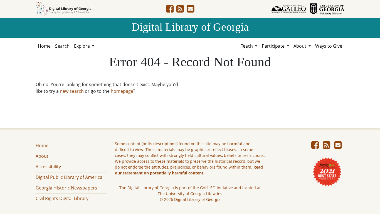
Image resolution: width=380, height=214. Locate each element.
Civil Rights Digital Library (62, 198)
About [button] (300, 46)
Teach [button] (247, 46)
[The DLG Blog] (180, 10)
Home (44, 46)
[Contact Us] (190, 10)
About (42, 156)
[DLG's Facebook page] (170, 10)
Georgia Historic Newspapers (66, 188)
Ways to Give (328, 46)
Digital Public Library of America (69, 177)
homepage (122, 91)
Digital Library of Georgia (190, 27)
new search (72, 91)
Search (62, 46)
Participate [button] (274, 46)
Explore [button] (82, 46)
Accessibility (48, 167)
